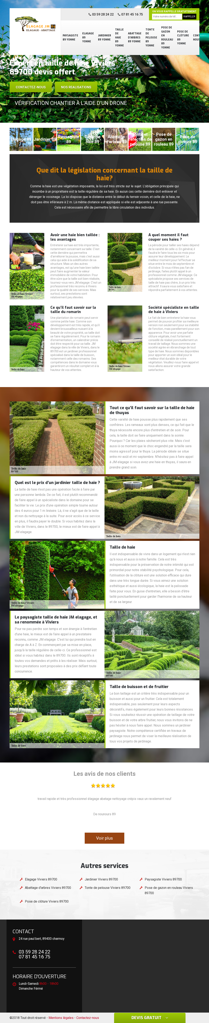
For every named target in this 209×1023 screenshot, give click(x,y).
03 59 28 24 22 (102, 14)
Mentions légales (61, 1018)
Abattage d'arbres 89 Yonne (134, 37)
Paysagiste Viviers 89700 (163, 879)
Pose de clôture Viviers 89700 (47, 901)
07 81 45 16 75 (131, 14)
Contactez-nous (31, 87)
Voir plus (104, 838)
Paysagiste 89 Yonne (70, 37)
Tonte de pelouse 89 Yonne (151, 37)
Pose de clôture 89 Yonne (183, 37)
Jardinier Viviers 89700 (101, 879)
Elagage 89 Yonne (88, 37)
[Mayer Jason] (35, 23)
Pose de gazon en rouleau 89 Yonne (167, 37)
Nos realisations (76, 87)
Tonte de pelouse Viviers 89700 (107, 888)
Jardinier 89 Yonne (104, 37)
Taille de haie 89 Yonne (119, 37)
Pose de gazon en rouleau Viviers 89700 (169, 890)
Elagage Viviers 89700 (41, 879)
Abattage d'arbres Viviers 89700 (48, 888)
